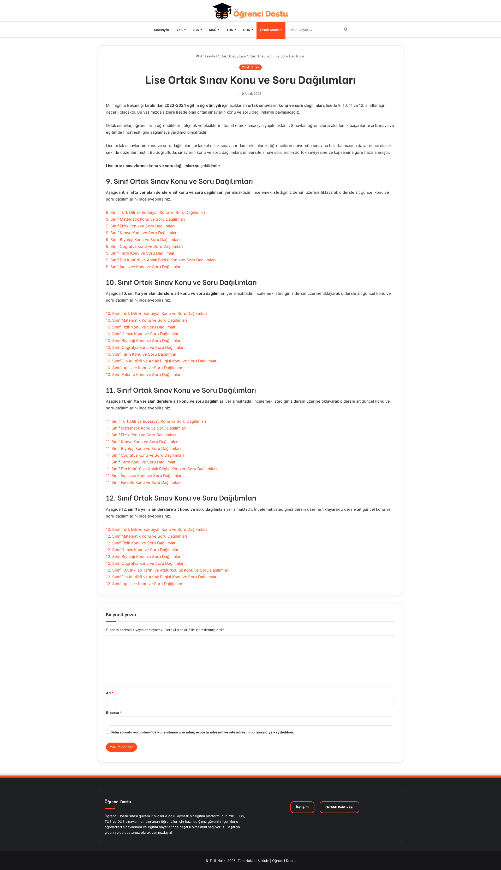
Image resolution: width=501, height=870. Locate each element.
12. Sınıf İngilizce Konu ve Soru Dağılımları (144, 583)
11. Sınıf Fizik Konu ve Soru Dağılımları (141, 434)
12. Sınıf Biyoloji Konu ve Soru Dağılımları (144, 556)
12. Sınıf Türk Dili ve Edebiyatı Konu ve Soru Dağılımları (156, 529)
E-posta (114, 712)
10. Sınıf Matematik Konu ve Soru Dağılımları (146, 320)
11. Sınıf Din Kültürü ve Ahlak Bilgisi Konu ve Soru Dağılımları (161, 468)
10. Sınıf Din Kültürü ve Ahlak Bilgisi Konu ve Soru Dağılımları (162, 360)
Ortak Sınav (269, 29)
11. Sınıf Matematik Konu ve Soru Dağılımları (146, 428)
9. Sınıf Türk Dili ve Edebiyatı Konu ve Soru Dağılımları (155, 212)
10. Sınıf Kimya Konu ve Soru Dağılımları (143, 333)
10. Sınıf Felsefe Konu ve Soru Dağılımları (144, 374)
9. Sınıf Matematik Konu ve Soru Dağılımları (145, 219)
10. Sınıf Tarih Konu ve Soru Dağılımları (141, 354)
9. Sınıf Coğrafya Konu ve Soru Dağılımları (144, 246)
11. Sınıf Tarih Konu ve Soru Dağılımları (141, 462)
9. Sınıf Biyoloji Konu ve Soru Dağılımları (143, 239)
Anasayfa (161, 29)
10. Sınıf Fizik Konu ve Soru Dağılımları (141, 327)
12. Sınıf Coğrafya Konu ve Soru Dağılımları (145, 563)
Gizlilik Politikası (339, 807)
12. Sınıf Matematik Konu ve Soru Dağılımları (146, 536)
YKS (179, 29)
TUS (229, 29)
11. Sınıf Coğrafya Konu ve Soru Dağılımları (145, 455)
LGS (196, 29)
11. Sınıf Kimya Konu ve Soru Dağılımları (142, 441)
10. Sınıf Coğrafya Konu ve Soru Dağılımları (145, 347)
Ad (109, 693)
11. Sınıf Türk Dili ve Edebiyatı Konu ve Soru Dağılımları (156, 421)
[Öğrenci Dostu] (250, 11)
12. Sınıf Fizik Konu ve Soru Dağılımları (141, 542)
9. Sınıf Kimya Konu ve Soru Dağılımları (142, 232)
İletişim (302, 807)
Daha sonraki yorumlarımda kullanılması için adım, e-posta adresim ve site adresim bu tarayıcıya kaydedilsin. (202, 732)
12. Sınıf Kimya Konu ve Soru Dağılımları (143, 549)
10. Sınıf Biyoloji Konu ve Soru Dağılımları (144, 340)
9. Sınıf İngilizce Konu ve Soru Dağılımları (144, 266)
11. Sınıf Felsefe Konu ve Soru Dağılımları (143, 482)
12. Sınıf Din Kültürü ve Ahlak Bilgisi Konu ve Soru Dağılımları (162, 576)
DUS (246, 29)
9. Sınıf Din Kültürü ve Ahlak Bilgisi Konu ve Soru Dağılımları (161, 259)
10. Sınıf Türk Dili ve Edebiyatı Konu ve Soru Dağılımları (156, 313)
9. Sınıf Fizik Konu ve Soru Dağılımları (140, 226)
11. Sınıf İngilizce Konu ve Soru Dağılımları (144, 475)
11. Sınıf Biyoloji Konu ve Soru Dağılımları (143, 448)
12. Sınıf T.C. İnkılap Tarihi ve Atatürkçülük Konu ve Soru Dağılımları (167, 570)
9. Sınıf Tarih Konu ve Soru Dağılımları (141, 253)
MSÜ (212, 29)
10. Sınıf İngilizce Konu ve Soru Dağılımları (144, 367)
